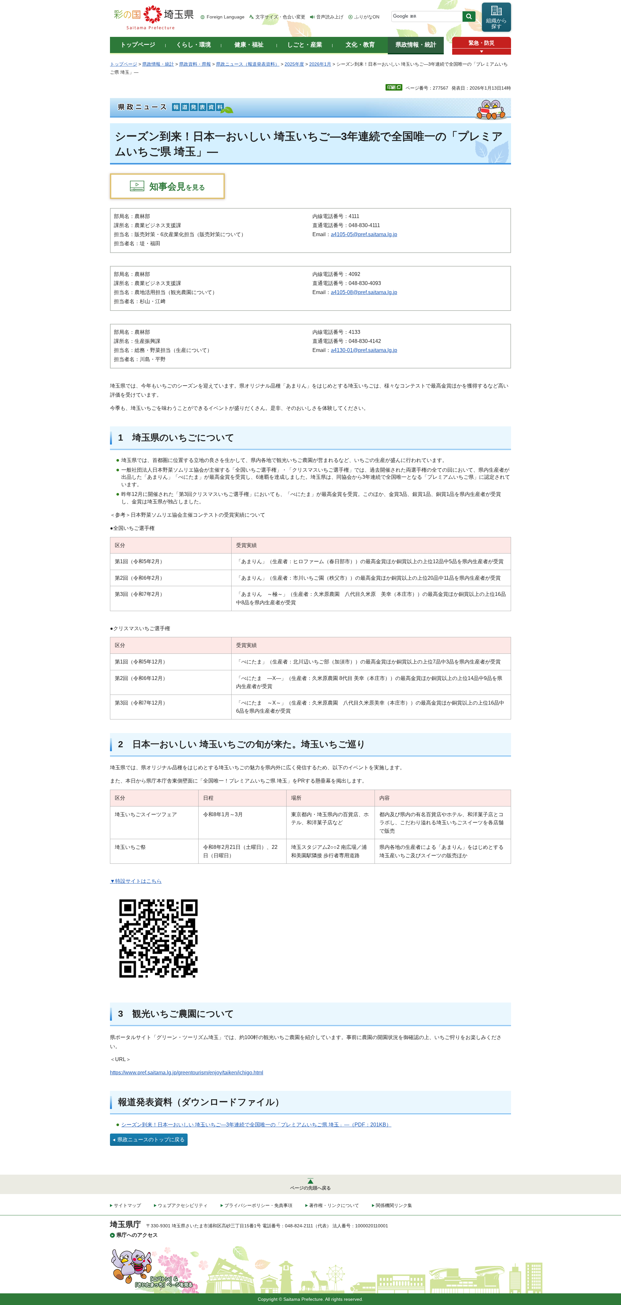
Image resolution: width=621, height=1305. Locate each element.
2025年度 (294, 64)
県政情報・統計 (158, 64)
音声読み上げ (329, 16)
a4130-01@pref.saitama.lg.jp (364, 350)
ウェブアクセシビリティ (183, 1205)
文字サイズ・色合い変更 (280, 16)
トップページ (123, 64)
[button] (481, 52)
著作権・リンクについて (334, 1205)
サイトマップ (127, 1205)
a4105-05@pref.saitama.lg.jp (364, 234)
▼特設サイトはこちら (136, 881)
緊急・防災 (482, 43)
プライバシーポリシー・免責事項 (258, 1205)
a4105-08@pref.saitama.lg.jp (364, 292)
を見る (177, 186)
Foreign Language (226, 16)
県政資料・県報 (195, 64)
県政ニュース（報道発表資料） (247, 64)
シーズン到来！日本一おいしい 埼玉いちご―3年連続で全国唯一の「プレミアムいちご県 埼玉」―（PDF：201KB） (256, 1124)
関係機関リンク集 (394, 1205)
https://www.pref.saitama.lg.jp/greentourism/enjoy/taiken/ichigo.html (186, 1072)
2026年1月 (320, 64)
